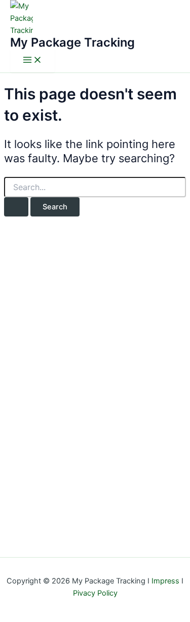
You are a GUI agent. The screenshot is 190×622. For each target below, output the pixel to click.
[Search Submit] (16, 207)
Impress (165, 581)
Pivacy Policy (95, 593)
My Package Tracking (72, 42)
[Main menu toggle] (32, 60)
